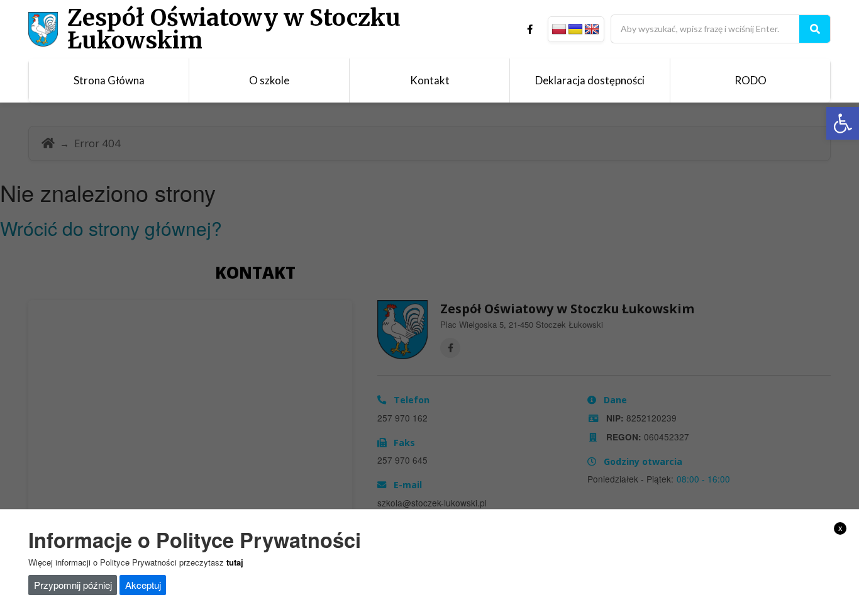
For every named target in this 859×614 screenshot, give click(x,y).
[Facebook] (529, 29)
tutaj (234, 562)
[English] (591, 29)
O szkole (269, 80)
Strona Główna (109, 80)
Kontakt (430, 80)
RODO (750, 80)
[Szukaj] (815, 28)
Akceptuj (143, 584)
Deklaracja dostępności (590, 80)
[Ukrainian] (575, 29)
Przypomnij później (73, 584)
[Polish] (559, 29)
